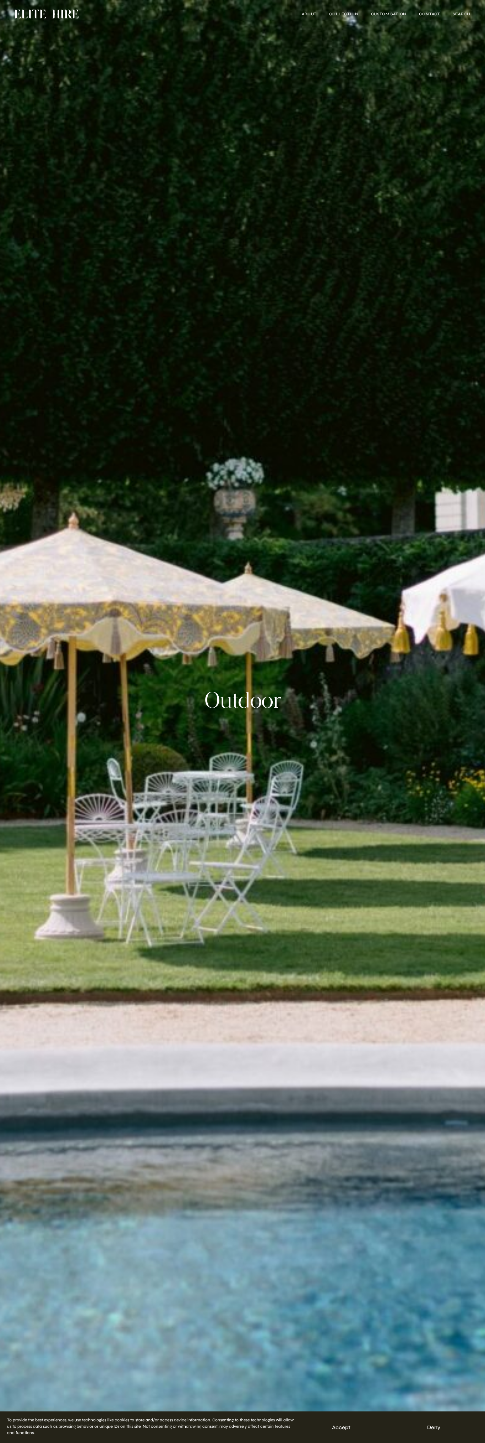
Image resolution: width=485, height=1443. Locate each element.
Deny (433, 1427)
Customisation (389, 14)
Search (461, 14)
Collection (343, 14)
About (309, 14)
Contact (429, 14)
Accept (341, 1427)
